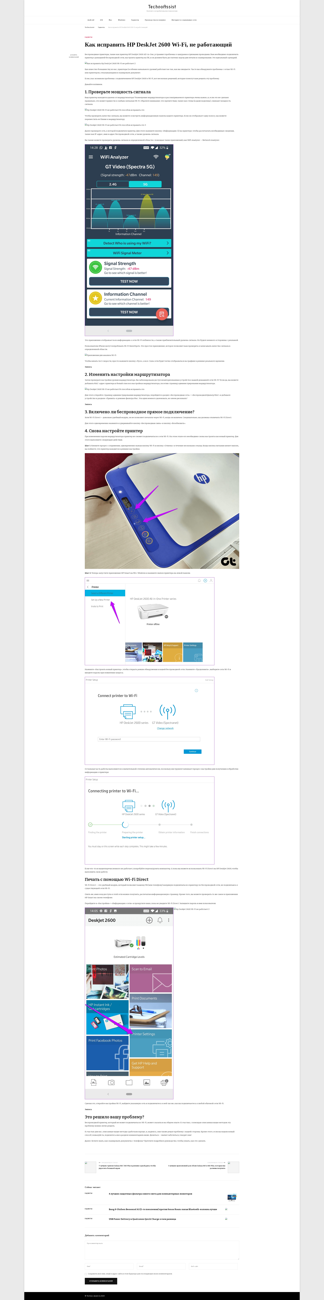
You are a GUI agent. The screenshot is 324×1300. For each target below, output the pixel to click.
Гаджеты (135, 20)
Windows (121, 20)
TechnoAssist (162, 6)
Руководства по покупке (155, 20)
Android (91, 20)
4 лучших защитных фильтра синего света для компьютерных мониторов (150, 1193)
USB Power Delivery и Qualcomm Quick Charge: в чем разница (142, 1219)
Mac (110, 20)
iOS (101, 20)
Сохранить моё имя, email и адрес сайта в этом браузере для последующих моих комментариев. (130, 1274)
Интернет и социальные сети (184, 20)
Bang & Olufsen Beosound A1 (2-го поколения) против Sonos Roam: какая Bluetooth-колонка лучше (163, 1209)
